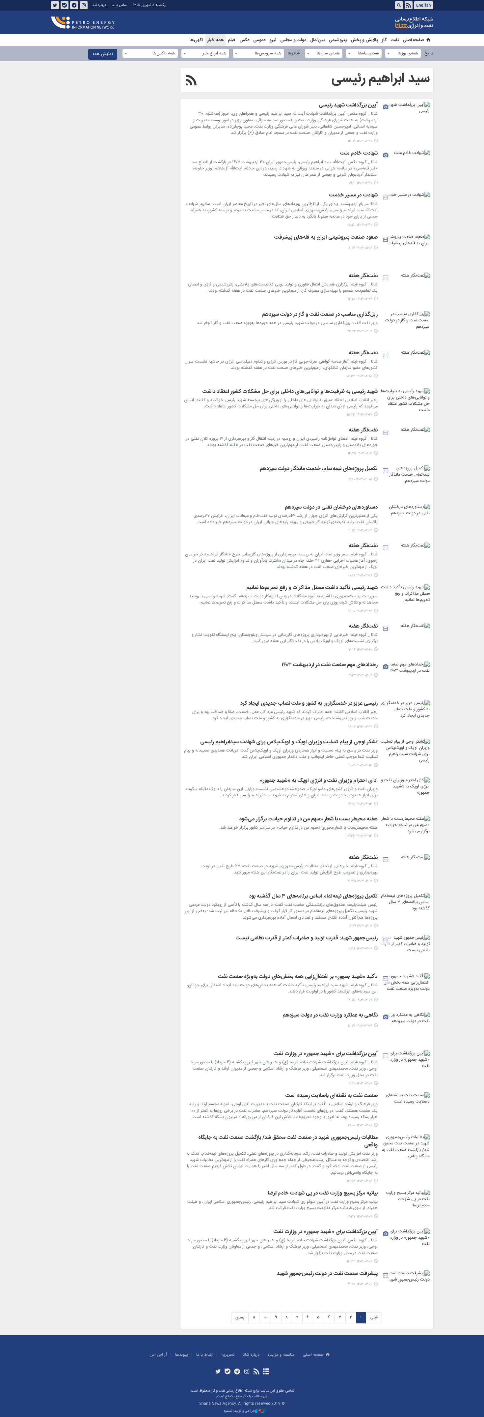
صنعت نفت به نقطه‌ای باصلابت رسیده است (331, 1096)
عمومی (259, 40)
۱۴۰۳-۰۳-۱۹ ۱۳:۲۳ (359, 675)
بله (64, 5)
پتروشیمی (338, 40)
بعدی (239, 1317)
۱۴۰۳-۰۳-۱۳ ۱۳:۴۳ (359, 836)
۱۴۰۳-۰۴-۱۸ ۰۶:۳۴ (359, 376)
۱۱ (254, 1317)
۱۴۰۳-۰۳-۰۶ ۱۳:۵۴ (359, 1181)
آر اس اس (158, 1354)
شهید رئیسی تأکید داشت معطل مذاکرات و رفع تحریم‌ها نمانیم (312, 588)
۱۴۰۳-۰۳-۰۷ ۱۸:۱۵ (359, 1000)
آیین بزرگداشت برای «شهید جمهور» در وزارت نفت (326, 1054)
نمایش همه (103, 54)
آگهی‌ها (196, 40)
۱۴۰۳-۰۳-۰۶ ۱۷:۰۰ (360, 1125)
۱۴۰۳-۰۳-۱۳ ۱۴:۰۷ (359, 765)
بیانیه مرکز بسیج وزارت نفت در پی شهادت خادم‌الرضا (323, 1194)
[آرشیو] (266, 1372)
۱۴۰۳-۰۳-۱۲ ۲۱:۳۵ (359, 881)
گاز (384, 40)
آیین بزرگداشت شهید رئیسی (348, 106)
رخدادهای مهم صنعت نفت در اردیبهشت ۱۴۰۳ (330, 665)
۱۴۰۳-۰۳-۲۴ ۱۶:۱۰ (360, 611)
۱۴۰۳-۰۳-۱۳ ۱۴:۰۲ (360, 804)
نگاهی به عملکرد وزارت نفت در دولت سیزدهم (330, 1016)
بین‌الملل (317, 40)
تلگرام (74, 5)
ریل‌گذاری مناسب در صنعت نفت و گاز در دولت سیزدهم (320, 315)
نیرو (272, 40)
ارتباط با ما (204, 1354)
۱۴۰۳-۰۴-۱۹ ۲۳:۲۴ (359, 331)
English (423, 5)
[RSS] (191, 81)
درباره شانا (99, 5)
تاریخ (428, 53)
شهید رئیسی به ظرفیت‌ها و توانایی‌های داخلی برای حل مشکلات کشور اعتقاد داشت (290, 392)
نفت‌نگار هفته (363, 276)
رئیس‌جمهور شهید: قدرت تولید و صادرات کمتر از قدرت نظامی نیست (307, 939)
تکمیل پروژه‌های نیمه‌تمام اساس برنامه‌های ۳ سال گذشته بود (313, 897)
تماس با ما (119, 5)
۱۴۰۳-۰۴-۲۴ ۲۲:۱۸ (359, 299)
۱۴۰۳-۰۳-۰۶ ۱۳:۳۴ (359, 1261)
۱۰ (265, 1317)
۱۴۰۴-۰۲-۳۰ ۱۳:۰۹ (360, 141)
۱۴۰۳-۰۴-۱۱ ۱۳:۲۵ (360, 453)
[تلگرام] (237, 1372)
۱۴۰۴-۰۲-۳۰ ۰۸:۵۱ (359, 225)
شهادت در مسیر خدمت (353, 196)
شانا (391, 22)
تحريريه (228, 1354)
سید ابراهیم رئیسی (381, 79)
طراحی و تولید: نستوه (239, 1411)
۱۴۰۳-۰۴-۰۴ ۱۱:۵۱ (360, 530)
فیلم (231, 40)
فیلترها (294, 53)
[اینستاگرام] (247, 1372)
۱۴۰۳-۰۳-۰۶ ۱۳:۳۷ (359, 1217)
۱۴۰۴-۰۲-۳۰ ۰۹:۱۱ (360, 183)
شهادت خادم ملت (359, 154)
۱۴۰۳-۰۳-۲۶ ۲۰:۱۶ (360, 576)
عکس (244, 40)
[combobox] (403, 53)
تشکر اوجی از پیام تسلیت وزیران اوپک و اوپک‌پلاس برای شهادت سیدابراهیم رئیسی (289, 743)
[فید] (256, 1372)
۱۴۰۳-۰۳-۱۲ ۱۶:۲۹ (360, 926)
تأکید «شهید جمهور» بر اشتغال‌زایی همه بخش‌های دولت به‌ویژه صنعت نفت (298, 977)
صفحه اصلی (413, 40)
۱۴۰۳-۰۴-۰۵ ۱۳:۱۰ (359, 479)
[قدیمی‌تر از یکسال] (405, 118)
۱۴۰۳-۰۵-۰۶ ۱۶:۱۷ (359, 248)
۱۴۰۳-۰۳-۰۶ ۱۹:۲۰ (360, 1083)
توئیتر (55, 5)
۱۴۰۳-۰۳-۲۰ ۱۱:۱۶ (360, 650)
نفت (395, 40)
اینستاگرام (84, 5)
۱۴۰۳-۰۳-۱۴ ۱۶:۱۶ (360, 727)
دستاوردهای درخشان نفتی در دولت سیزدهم (331, 508)
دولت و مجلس (293, 40)
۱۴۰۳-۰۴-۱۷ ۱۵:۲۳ (359, 415)
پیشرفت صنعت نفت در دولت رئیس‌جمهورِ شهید (327, 1274)
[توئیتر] (218, 1372)
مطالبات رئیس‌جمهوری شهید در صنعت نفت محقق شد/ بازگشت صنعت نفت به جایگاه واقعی (288, 1141)
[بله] (228, 1372)
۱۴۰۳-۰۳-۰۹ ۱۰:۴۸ (359, 949)
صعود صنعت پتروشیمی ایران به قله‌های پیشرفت (326, 238)
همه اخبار (215, 40)
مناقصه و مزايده (281, 1354)
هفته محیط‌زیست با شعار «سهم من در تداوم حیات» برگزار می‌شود (308, 820)
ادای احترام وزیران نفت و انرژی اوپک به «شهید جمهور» (319, 781)
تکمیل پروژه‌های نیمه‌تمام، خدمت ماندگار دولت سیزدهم (319, 469)
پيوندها (181, 1354)
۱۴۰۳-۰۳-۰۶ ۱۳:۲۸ (359, 1284)
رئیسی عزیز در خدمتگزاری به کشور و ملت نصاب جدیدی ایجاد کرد (309, 704)
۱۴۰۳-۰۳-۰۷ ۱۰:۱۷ (360, 1026)
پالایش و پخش (364, 40)
